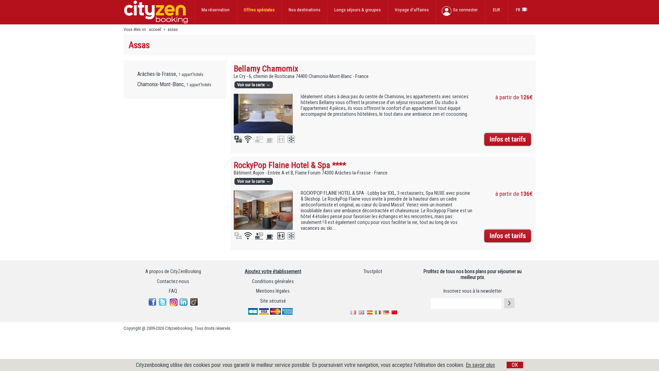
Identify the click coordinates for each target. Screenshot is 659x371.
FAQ (173, 291)
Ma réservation (215, 9)
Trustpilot (372, 271)
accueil (155, 29)
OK (515, 365)
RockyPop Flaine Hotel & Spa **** (290, 165)
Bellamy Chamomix (266, 69)
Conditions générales (273, 281)
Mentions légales (273, 291)
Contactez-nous (173, 281)
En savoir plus (480, 365)
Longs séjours (357, 9)
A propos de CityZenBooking (173, 271)
